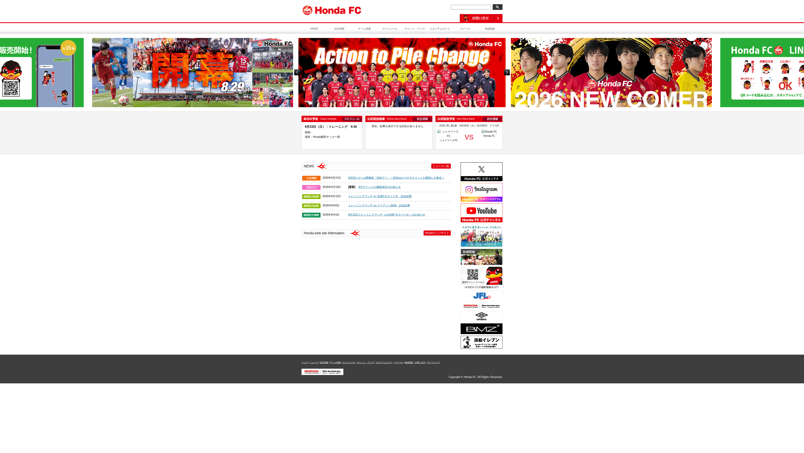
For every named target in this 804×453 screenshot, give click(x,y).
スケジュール (389, 28)
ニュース (314, 362)
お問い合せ (420, 362)
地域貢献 (490, 28)
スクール (465, 28)
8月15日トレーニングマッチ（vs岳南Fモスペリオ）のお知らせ (386, 214)
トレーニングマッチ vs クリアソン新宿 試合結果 (379, 205)
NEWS (314, 28)
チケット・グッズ (415, 28)
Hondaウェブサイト (437, 232)
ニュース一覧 (441, 166)
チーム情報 (364, 28)
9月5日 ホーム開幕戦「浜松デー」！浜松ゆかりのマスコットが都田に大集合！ (396, 177)
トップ (305, 362)
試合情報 (339, 28)
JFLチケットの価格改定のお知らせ (379, 187)
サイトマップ (433, 362)
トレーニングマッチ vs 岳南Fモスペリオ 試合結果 (380, 196)
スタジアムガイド (440, 28)
